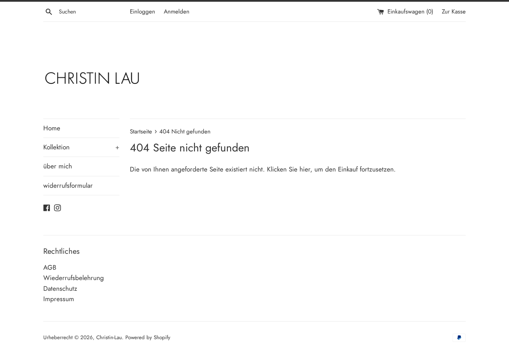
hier (305, 169)
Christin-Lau (109, 337)
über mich (57, 166)
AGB (49, 267)
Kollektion (81, 147)
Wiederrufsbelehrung (73, 277)
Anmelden (176, 11)
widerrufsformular (68, 185)
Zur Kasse (454, 11)
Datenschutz (60, 288)
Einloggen (142, 11)
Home (51, 128)
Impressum (58, 299)
